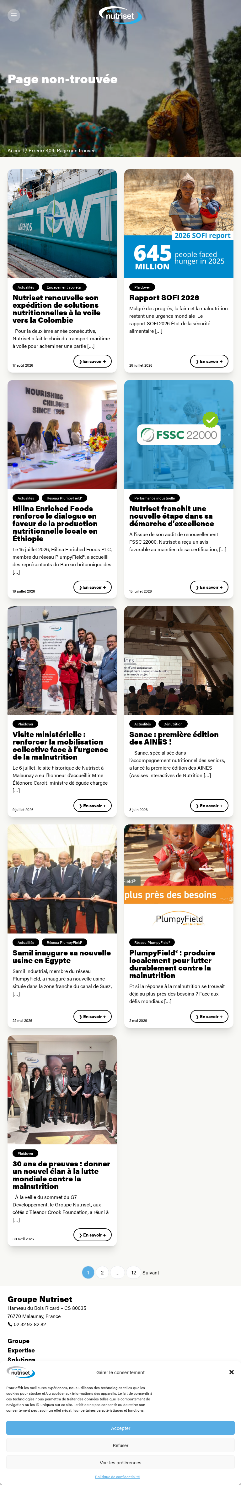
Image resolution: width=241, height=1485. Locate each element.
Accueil (16, 150)
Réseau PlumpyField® (64, 498)
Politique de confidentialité (117, 1476)
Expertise (21, 1349)
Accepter (120, 1428)
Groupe (18, 1340)
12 (133, 1272)
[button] (231, 1372)
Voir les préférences (120, 1462)
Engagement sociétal (64, 287)
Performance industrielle (154, 498)
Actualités (26, 287)
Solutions (21, 1359)
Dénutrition (173, 724)
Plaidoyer (142, 287)
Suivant (150, 1272)
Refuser (120, 1445)
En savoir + (94, 361)
